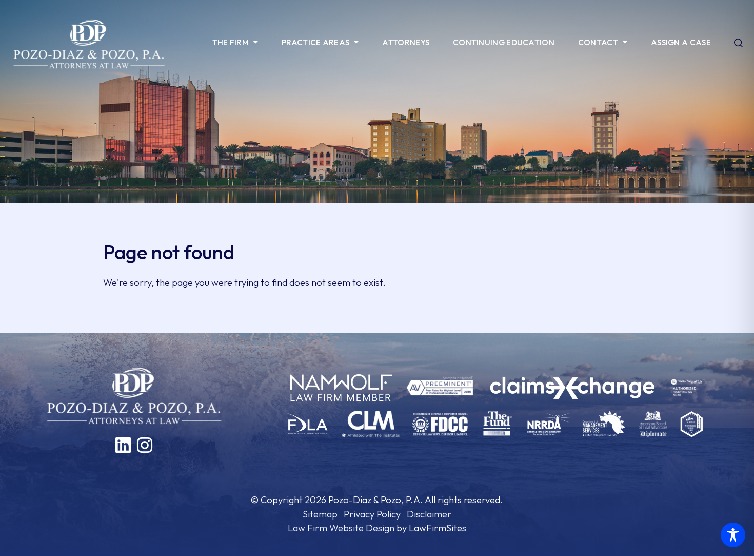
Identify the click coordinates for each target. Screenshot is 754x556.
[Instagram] (144, 445)
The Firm (230, 42)
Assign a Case (681, 42)
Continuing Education (503, 42)
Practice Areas (315, 42)
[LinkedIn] (123, 445)
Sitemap (320, 514)
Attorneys (405, 42)
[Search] (738, 44)
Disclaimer (429, 514)
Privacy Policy (372, 514)
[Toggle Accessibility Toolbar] (733, 535)
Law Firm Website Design (341, 528)
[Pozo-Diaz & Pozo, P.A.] (89, 43)
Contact (598, 42)
